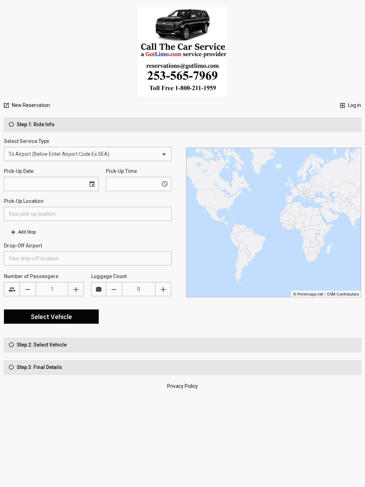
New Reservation (30, 105)
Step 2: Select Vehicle (41, 345)
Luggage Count (109, 276)
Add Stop (26, 232)
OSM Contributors (343, 294)
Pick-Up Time (121, 171)
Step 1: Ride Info (35, 124)
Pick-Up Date (19, 171)
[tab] (182, 124)
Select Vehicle (51, 317)
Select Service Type (26, 141)
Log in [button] (354, 105)
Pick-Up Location (23, 201)
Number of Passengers (31, 276)
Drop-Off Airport (23, 245)
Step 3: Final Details (39, 367)
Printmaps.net (310, 294)
